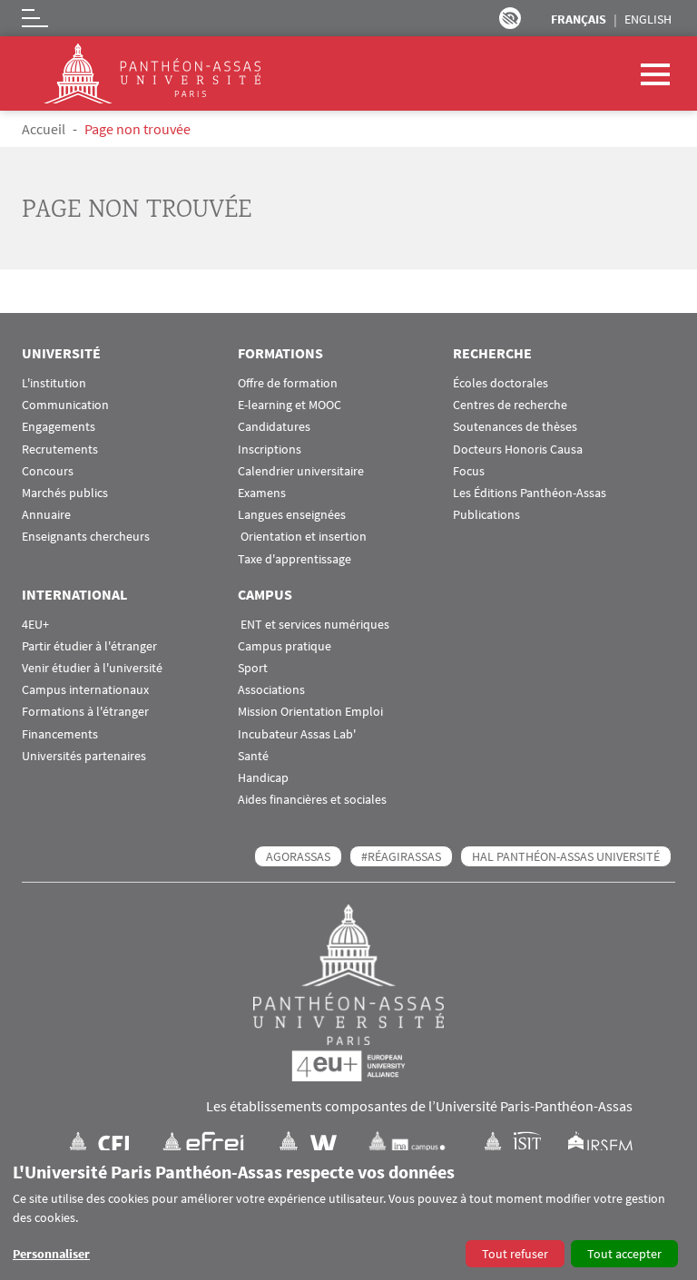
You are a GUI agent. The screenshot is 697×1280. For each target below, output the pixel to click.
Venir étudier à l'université (92, 668)
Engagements (58, 427)
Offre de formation (288, 383)
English (648, 19)
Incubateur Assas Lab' (297, 734)
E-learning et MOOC (289, 405)
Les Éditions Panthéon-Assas (529, 493)
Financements (60, 734)
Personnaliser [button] (51, 1254)
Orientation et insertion (302, 536)
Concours (48, 471)
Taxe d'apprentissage (294, 559)
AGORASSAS (298, 856)
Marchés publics (65, 493)
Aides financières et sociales (312, 799)
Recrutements (60, 449)
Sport (253, 668)
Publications (486, 515)
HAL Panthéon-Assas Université (566, 856)
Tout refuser (515, 1254)
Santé (253, 756)
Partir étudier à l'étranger (89, 646)
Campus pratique (284, 646)
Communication (65, 405)
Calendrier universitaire (301, 471)
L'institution (54, 383)
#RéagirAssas (401, 856)
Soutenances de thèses (515, 427)
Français (578, 19)
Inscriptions (269, 449)
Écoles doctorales (500, 383)
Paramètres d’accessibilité (510, 18)
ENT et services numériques (313, 624)
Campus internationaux (85, 690)
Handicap (263, 778)
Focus (469, 471)
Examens (262, 493)
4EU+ (35, 624)
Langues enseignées (292, 515)
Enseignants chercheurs (86, 536)
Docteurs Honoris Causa (518, 449)
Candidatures (274, 427)
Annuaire (46, 515)
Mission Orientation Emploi (310, 711)
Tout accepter (624, 1254)
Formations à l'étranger (85, 711)
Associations (271, 690)
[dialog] (348, 1215)
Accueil (43, 129)
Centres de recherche (510, 405)
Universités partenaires (84, 756)
